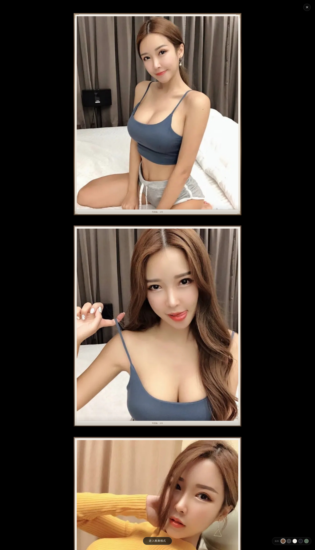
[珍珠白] (295, 541)
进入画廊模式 (157, 540)
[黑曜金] (300, 541)
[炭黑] (289, 541)
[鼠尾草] (306, 541)
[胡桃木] (283, 541)
